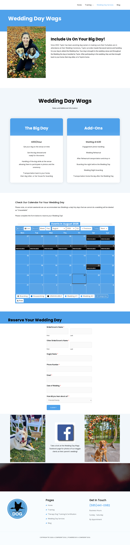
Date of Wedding (54, 386)
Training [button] (88, 5)
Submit (53, 407)
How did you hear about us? (58, 396)
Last (71, 335)
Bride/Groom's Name (55, 327)
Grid (20, 228)
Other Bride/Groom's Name (58, 340)
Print (20, 301)
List (27, 228)
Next (103, 228)
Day (48, 228)
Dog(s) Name (52, 354)
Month (35, 228)
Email (49, 375)
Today (96, 228)
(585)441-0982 (99, 505)
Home (79, 5)
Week (42, 228)
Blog (118, 5)
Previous (87, 228)
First (48, 335)
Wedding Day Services (105, 5)
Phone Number (53, 364)
